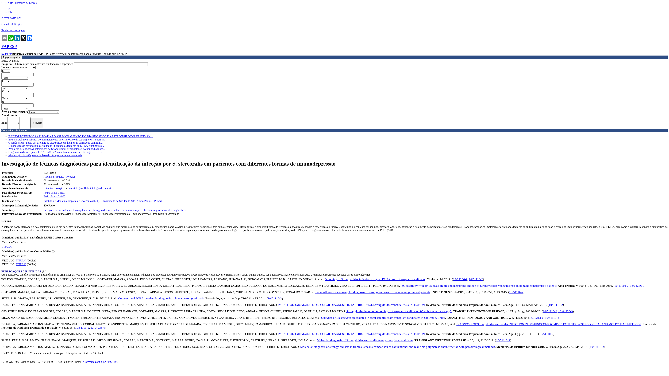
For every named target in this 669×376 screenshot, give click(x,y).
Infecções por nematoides (57, 210)
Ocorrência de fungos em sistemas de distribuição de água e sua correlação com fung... (55, 142)
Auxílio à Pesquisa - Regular (59, 176)
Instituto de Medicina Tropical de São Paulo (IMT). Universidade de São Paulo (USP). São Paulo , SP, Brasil (103, 200)
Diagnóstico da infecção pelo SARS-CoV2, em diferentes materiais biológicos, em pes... (56, 152)
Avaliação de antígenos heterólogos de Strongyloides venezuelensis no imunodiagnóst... (56, 148)
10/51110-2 (476, 279)
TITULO (7, 246)
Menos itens (19, 242)
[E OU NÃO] (5, 70)
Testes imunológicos (131, 210)
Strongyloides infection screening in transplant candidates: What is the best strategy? (399, 311)
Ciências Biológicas (54, 188)
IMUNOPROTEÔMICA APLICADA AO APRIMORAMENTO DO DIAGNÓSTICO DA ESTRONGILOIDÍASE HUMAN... (80, 136)
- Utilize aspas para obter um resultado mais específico (37, 63)
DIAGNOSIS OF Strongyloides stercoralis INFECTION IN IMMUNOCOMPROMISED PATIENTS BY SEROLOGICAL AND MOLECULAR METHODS (548, 324)
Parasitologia (75, 188)
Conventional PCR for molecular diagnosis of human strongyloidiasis (161, 298)
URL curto (7, 2)
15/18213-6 (536, 317)
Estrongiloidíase (81, 210)
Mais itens (7, 242)
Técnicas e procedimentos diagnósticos (165, 210)
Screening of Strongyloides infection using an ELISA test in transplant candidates (375, 279)
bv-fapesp (6, 53)
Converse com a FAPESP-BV (100, 361)
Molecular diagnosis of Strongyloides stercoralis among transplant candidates (365, 340)
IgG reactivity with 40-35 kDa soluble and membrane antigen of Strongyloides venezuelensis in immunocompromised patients (479, 285)
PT (10, 8)
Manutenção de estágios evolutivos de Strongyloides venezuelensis (45, 155)
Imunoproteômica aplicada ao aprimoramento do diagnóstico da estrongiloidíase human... (57, 139)
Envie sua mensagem (13, 30)
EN (10, 11)
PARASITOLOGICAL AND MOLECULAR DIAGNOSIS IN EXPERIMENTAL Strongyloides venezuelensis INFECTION (351, 305)
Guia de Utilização (11, 24)
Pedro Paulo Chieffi (54, 192)
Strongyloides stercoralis (105, 210)
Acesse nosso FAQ (11, 17)
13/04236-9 (460, 279)
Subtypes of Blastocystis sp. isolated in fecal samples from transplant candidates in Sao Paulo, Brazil (383, 317)
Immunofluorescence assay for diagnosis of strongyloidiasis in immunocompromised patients (372, 292)
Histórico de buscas (26, 2)
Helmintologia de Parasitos (98, 188)
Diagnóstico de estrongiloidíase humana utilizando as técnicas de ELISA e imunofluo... (56, 145)
